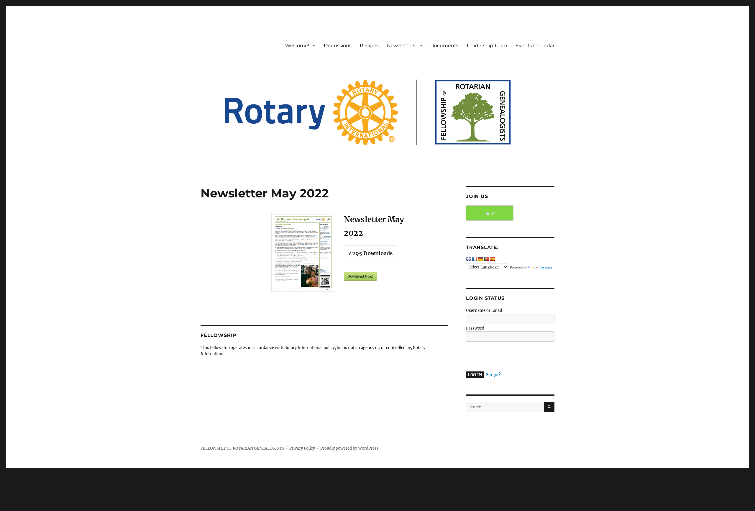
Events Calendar (535, 45)
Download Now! (360, 276)
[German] (480, 259)
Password (475, 328)
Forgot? (493, 374)
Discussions (338, 45)
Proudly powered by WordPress (349, 448)
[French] (474, 259)
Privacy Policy (302, 448)
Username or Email (484, 310)
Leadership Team (487, 45)
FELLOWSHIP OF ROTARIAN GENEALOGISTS (242, 448)
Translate (545, 267)
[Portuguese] (486, 259)
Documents (444, 45)
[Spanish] (492, 259)
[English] (468, 259)
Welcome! (297, 45)
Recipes (369, 45)
